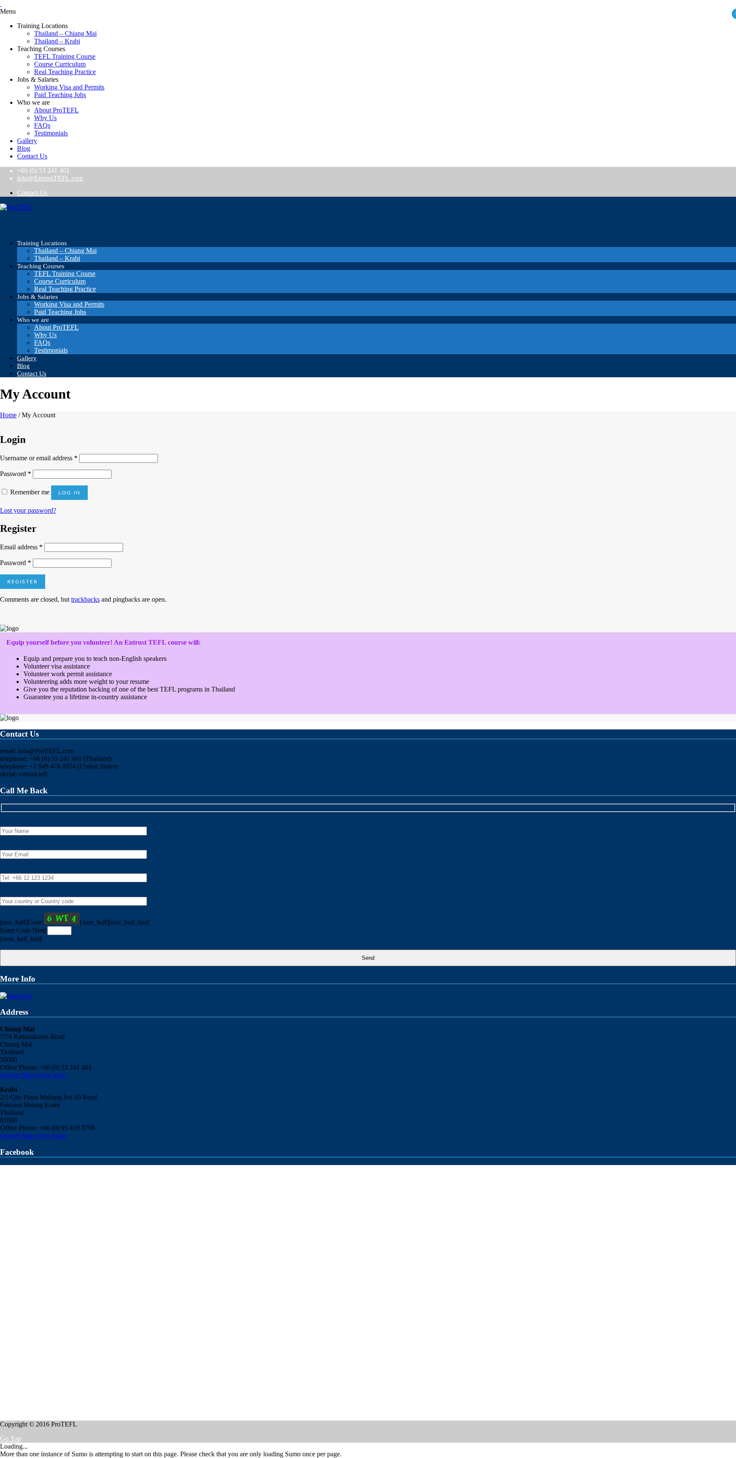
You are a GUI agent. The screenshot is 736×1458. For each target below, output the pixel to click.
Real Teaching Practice (65, 71)
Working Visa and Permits (69, 87)
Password (15, 473)
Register (22, 581)
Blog (23, 148)
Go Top (10, 1438)
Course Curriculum (60, 64)
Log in (69, 492)
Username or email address (39, 458)
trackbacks (85, 599)
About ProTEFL (56, 110)
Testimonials (51, 133)
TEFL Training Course (64, 56)
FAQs (42, 125)
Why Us (45, 117)
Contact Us (32, 156)
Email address (21, 547)
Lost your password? (28, 510)
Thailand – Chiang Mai (65, 33)
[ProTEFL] (16, 207)
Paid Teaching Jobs (60, 94)
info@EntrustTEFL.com (50, 178)
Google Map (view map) (33, 1075)
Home (8, 415)
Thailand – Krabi (57, 41)
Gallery (27, 140)
